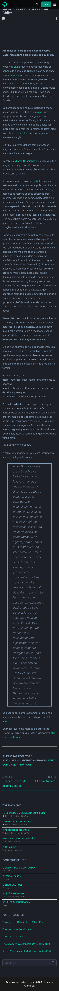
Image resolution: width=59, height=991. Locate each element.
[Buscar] (37, 4)
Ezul (12, 91)
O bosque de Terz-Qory (16, 821)
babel (36, 181)
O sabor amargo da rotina (18, 867)
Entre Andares (11, 876)
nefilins (24, 133)
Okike (16, 66)
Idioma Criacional (25, 160)
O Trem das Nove (12, 885)
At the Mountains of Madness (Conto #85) (26, 951)
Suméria (14, 75)
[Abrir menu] (55, 4)
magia (38, 111)
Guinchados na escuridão (18, 838)
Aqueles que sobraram (16, 902)
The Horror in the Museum (17, 929)
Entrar (46, 4)
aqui (4, 721)
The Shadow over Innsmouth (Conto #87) (26, 943)
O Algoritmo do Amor (15, 830)
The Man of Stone (12, 936)
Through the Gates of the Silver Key (22, 922)
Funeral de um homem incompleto (23, 813)
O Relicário (9, 847)
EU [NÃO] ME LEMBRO (14, 893)
